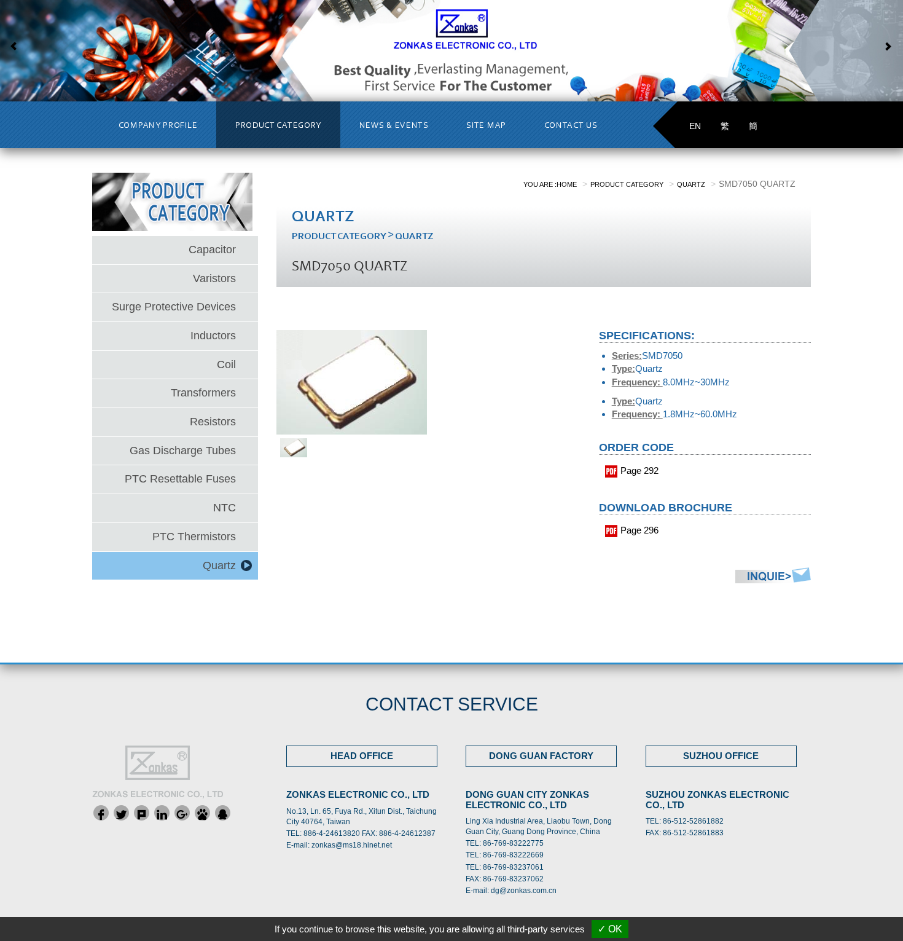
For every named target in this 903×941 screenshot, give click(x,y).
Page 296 (639, 530)
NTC (224, 508)
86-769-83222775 (513, 843)
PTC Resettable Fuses (180, 479)
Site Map (486, 126)
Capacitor (212, 249)
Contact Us (571, 126)
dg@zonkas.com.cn (524, 890)
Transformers (203, 393)
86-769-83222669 (513, 855)
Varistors (214, 278)
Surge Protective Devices (174, 307)
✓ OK (610, 929)
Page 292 (639, 470)
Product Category (278, 126)
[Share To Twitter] (121, 813)
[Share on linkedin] (162, 813)
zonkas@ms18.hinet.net (351, 845)
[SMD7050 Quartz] (351, 382)
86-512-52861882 (693, 821)
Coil (226, 364)
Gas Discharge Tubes (183, 450)
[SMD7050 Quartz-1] (293, 447)
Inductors (213, 335)
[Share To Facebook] (101, 813)
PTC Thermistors (194, 536)
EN (695, 126)
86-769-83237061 (513, 867)
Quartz (219, 565)
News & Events (394, 126)
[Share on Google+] (182, 813)
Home (567, 184)
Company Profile (158, 126)
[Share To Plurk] (141, 813)
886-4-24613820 (331, 833)
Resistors (213, 421)
